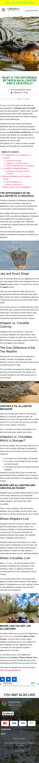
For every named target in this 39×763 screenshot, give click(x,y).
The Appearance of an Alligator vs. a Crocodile (17, 156)
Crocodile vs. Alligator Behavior (15, 168)
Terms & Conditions (19, 738)
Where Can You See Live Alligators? (17, 187)
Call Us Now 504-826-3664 (19, 2)
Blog (3, 734)
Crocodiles (9, 563)
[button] (2, 679)
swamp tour (8, 636)
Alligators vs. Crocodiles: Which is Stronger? (18, 172)
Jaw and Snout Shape (13, 161)
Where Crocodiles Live (14, 185)
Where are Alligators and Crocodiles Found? (17, 177)
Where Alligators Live (13, 182)
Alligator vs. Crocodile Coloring (17, 163)
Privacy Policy (19, 751)
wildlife (12, 143)
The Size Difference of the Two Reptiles (20, 166)
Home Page (6, 729)
